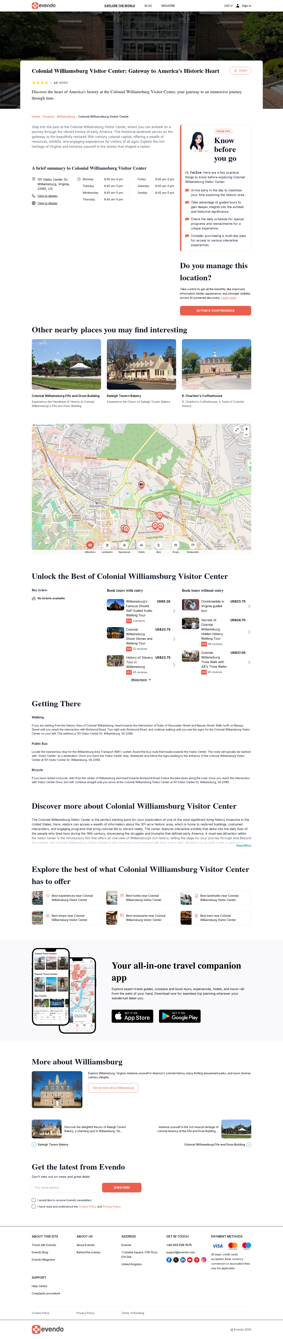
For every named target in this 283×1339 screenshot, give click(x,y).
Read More (243, 845)
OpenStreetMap (44, 425)
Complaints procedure (46, 1293)
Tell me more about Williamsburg (113, 1087)
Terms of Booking (132, 1313)
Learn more (228, 298)
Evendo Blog (40, 1252)
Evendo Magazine (43, 1259)
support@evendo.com (180, 1252)
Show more (139, 679)
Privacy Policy (112, 1206)
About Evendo (86, 1245)
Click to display (48, 196)
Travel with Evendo (44, 1245)
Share (243, 70)
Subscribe (122, 1187)
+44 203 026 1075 (179, 1245)
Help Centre (39, 1286)
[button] (141, 485)
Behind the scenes (88, 1252)
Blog (148, 5)
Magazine (168, 5)
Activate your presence (216, 310)
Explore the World (120, 5)
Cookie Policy (87, 1206)
